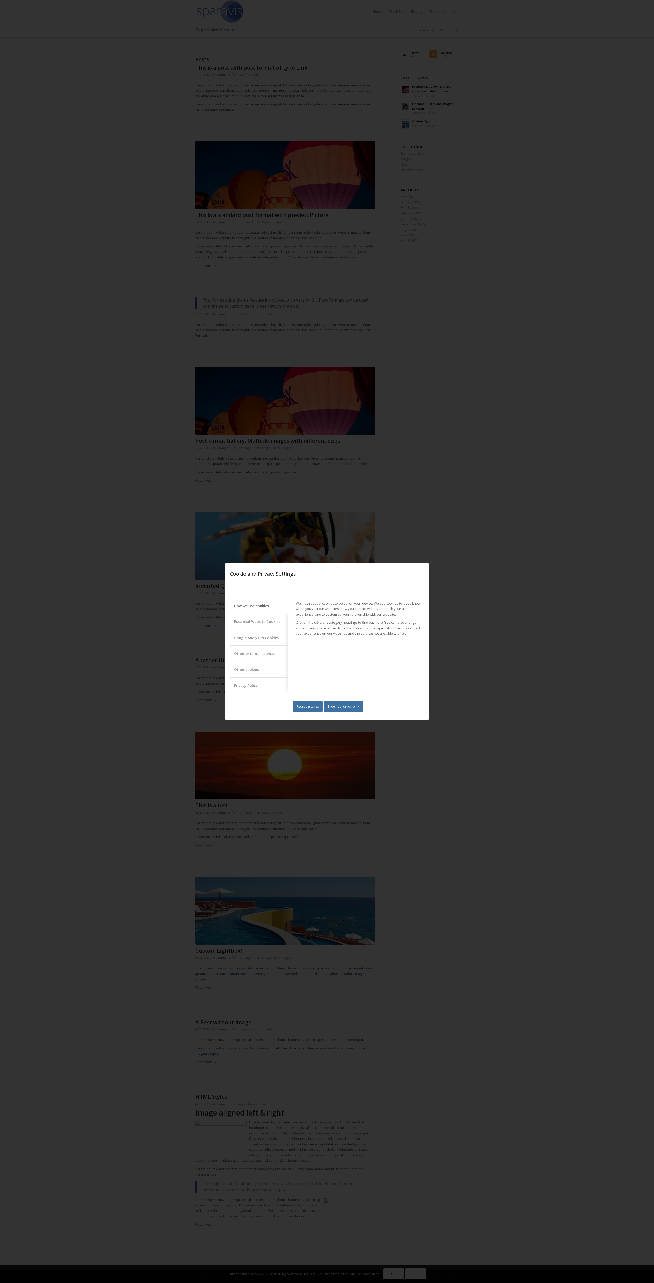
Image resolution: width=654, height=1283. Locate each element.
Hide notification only (343, 706)
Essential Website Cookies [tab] (257, 621)
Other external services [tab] (254, 653)
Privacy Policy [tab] (246, 685)
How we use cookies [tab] (251, 605)
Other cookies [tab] (246, 669)
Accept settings (308, 706)
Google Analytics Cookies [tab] (256, 637)
